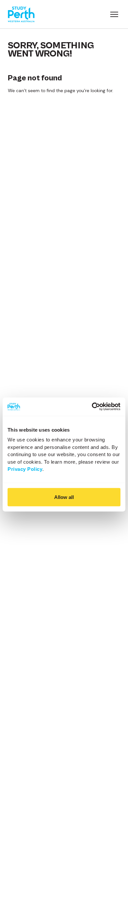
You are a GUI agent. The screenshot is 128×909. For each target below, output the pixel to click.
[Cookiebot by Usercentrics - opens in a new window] (92, 407)
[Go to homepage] (21, 14)
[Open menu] (114, 14)
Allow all (64, 497)
